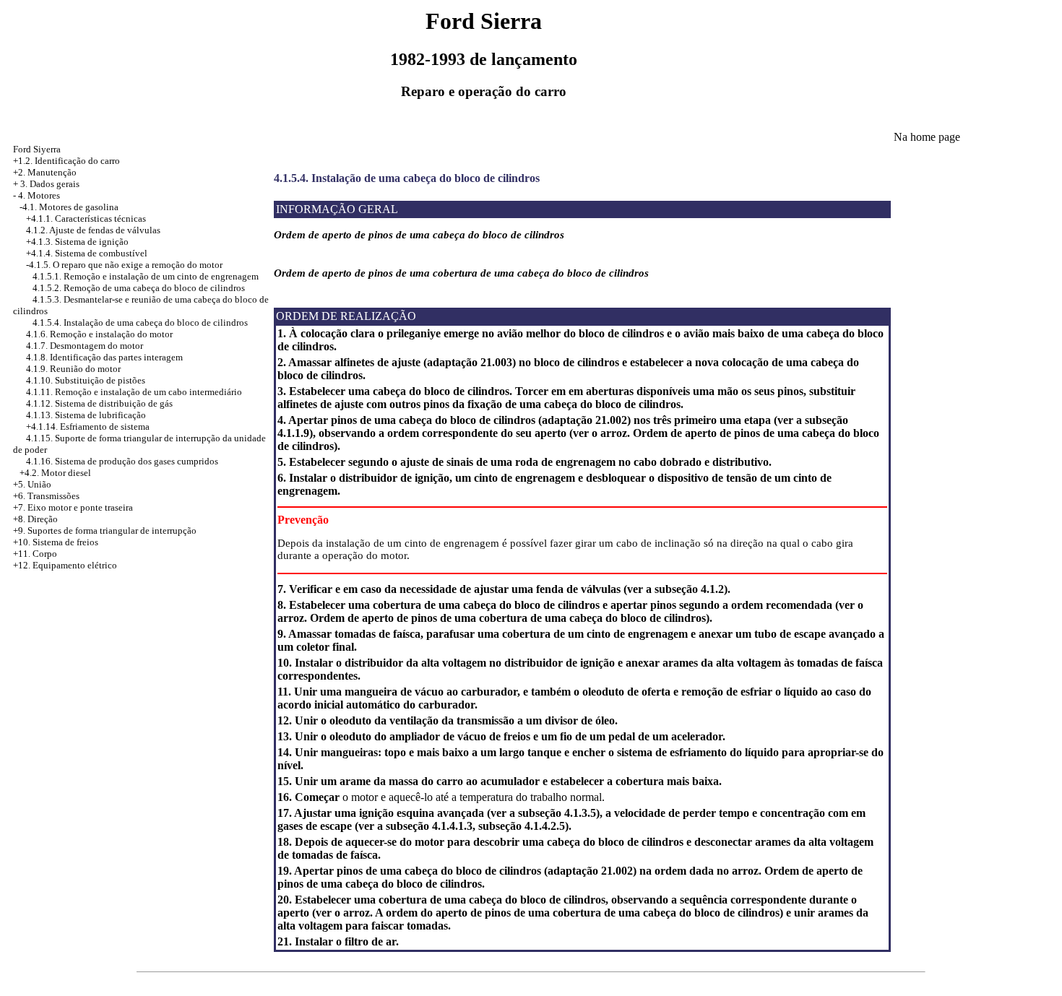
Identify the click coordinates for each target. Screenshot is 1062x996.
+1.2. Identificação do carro (66, 160)
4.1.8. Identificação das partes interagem (104, 357)
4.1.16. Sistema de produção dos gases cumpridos (122, 461)
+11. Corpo (35, 553)
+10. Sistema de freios (55, 542)
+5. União (32, 484)
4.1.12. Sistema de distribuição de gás (99, 403)
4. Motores (39, 195)
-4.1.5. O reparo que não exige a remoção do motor (124, 264)
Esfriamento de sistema (105, 426)
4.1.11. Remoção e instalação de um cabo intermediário (134, 391)
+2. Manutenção (45, 172)
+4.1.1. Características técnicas (86, 218)
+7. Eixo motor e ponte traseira (73, 507)
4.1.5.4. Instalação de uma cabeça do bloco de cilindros (140, 322)
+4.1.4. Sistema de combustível (86, 253)
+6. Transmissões (46, 495)
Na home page (927, 137)
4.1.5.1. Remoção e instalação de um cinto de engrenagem (146, 276)
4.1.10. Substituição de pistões (85, 380)
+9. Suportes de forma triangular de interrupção (105, 530)
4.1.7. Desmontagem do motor (84, 345)
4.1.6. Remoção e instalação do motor (99, 334)
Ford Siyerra (37, 149)
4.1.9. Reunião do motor (73, 368)
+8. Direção (35, 519)
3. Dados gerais (49, 183)
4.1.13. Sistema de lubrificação (86, 415)
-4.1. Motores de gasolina (69, 207)
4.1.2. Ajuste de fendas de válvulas (93, 230)
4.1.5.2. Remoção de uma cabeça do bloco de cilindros (139, 287)
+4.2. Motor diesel (55, 472)
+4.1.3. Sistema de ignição (77, 241)
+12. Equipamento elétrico (65, 565)
